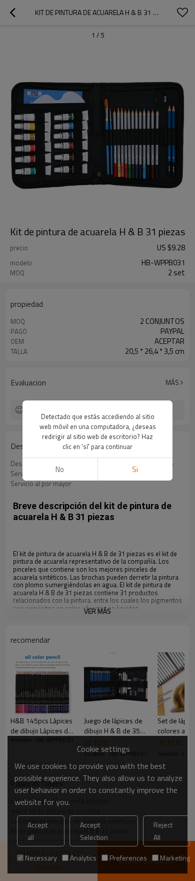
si (135, 469)
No (60, 469)
